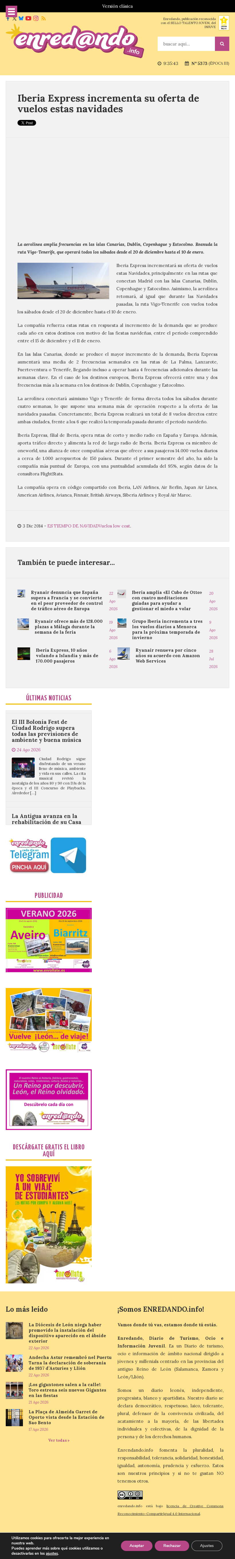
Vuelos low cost (114, 526)
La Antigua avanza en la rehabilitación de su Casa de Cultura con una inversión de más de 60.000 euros (46, 797)
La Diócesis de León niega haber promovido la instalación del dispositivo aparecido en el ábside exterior (67, 1333)
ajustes (52, 1553)
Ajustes (207, 1545)
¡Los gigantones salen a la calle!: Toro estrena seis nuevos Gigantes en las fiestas (67, 1390)
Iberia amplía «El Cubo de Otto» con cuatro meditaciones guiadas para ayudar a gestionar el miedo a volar (167, 600)
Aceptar (137, 1545)
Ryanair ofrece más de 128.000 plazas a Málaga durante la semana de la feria (69, 627)
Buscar (222, 44)
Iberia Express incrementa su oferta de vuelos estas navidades (108, 103)
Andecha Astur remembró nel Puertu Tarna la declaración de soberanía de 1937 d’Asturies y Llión (70, 1363)
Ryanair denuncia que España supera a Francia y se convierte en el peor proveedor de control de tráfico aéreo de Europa (67, 600)
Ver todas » (59, 1440)
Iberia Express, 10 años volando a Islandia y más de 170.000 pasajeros (67, 655)
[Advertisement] (117, 189)
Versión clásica (117, 6)
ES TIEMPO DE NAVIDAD (73, 526)
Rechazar (172, 1545)
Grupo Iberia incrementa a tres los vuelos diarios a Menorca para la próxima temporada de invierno (167, 629)
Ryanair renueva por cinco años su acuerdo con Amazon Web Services (168, 655)
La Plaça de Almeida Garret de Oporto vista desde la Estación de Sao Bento (66, 1417)
